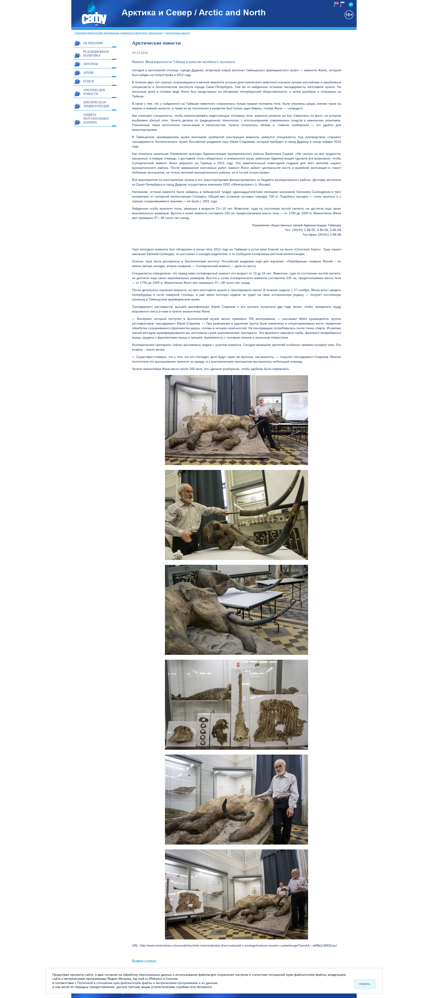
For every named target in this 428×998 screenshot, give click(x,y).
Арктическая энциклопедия (96, 104)
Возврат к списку (144, 960)
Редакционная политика (96, 53)
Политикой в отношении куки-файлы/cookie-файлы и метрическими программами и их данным (147, 983)
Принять (364, 984)
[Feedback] (351, 4)
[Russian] (341, 4)
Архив (88, 72)
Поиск (88, 81)
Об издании (93, 43)
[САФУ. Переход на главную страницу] (89, 25)
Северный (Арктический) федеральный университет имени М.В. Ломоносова (118, 33)
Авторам (90, 64)
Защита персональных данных (96, 118)
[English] (335, 5)
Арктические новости (178, 33)
